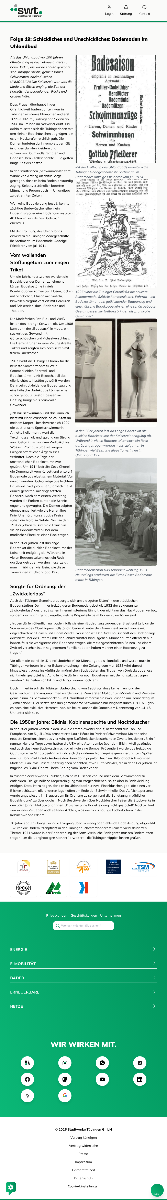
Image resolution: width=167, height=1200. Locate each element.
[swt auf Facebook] (27, 1079)
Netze (16, 1006)
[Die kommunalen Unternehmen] (83, 888)
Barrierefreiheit (83, 1170)
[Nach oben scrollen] (157, 1176)
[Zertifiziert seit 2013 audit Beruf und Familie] (23, 867)
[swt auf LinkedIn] (139, 1079)
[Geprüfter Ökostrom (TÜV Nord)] (113, 867)
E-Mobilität (23, 963)
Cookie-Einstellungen (83, 1186)
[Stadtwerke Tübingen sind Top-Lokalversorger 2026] (83, 867)
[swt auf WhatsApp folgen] (102, 1062)
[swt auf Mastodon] (64, 1079)
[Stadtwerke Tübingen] (22, 10)
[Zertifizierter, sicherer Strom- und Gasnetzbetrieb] (23, 888)
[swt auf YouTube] (102, 1079)
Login (109, 14)
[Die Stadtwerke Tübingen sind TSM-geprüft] (143, 867)
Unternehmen (110, 915)
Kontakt (144, 14)
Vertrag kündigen (83, 1137)
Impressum (83, 1162)
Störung (126, 14)
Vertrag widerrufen (83, 1146)
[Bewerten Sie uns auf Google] (64, 1095)
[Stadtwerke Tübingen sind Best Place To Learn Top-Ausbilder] (53, 867)
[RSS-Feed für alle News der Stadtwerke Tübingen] (27, 1095)
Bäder (17, 977)
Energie (18, 949)
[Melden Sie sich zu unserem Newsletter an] (64, 1062)
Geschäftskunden (84, 915)
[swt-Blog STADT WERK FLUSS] (27, 1062)
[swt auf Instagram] (139, 1062)
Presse (83, 1154)
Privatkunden (56, 915)
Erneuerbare (24, 992)
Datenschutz (83, 1178)
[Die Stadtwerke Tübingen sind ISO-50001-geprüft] (53, 888)
